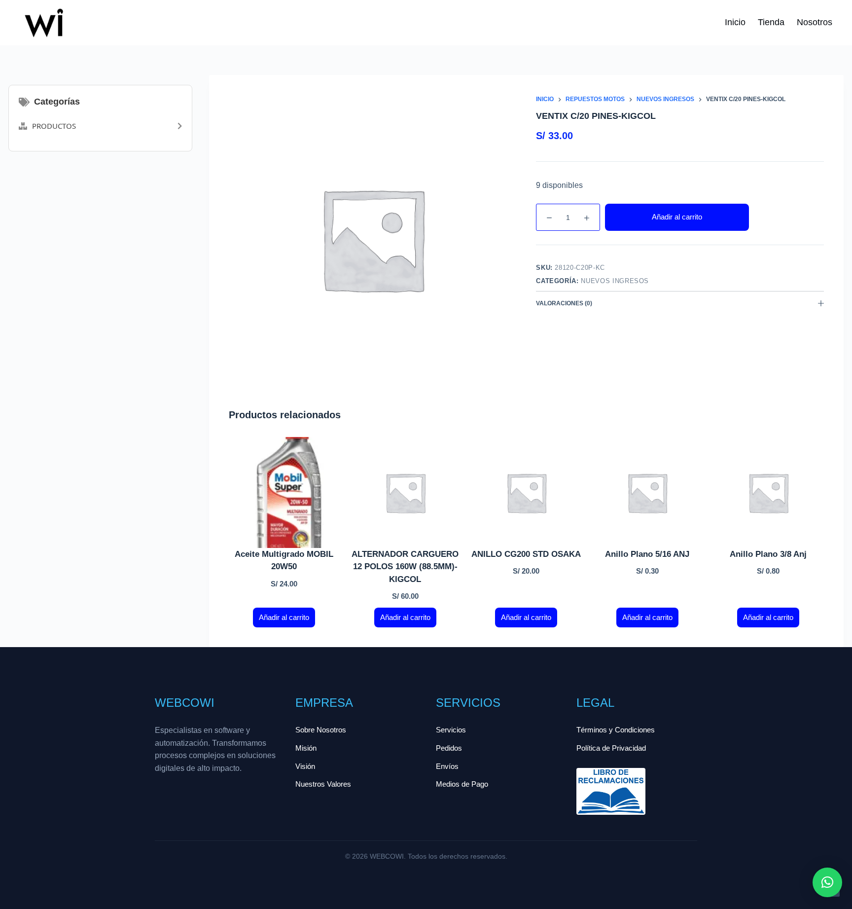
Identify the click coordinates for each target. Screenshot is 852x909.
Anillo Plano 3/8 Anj (768, 554)
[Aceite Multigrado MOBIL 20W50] (284, 492)
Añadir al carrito (677, 217)
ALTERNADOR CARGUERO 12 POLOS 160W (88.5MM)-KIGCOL (405, 566)
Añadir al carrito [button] (284, 617)
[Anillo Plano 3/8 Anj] (767, 492)
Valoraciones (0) (564, 303)
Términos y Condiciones (615, 730)
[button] (827, 882)
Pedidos (449, 748)
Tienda (771, 22)
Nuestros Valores (323, 784)
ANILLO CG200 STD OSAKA (526, 554)
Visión (305, 766)
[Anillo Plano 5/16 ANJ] (647, 492)
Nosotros (814, 22)
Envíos (447, 766)
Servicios (451, 730)
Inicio (735, 22)
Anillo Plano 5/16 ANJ (647, 554)
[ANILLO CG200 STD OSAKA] (526, 492)
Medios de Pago (462, 784)
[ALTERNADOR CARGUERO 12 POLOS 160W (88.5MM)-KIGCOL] (405, 492)
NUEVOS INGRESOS (615, 281)
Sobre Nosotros (320, 730)
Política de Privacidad (611, 748)
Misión (306, 748)
